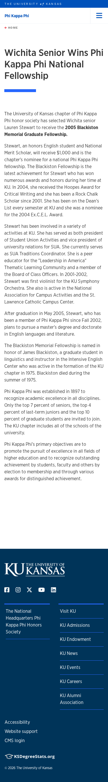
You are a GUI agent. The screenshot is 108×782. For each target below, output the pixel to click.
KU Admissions (75, 625)
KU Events (70, 667)
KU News (69, 653)
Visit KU (68, 611)
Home (12, 28)
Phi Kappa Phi (17, 15)
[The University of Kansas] (34, 574)
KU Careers (71, 681)
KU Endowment (75, 639)
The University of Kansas (34, 768)
